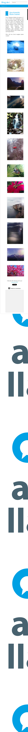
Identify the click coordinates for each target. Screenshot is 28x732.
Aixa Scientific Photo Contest (14, 13)
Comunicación (14, 282)
